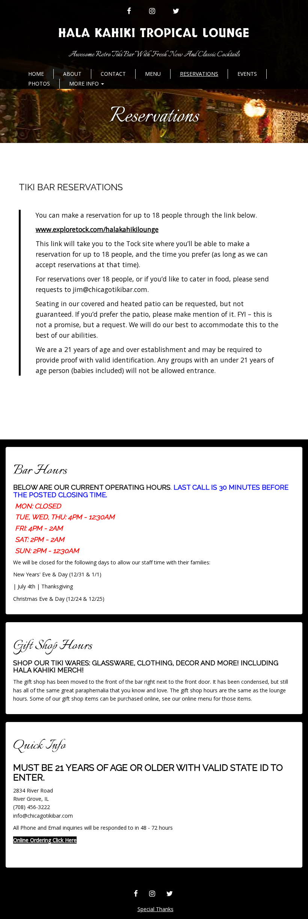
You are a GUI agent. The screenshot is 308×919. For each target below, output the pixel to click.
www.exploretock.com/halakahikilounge (97, 229)
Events (247, 73)
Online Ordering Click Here (45, 840)
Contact (113, 73)
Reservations (199, 73)
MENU (153, 73)
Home (36, 73)
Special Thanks (155, 909)
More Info (84, 83)
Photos (39, 83)
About (72, 73)
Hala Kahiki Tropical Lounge (154, 33)
